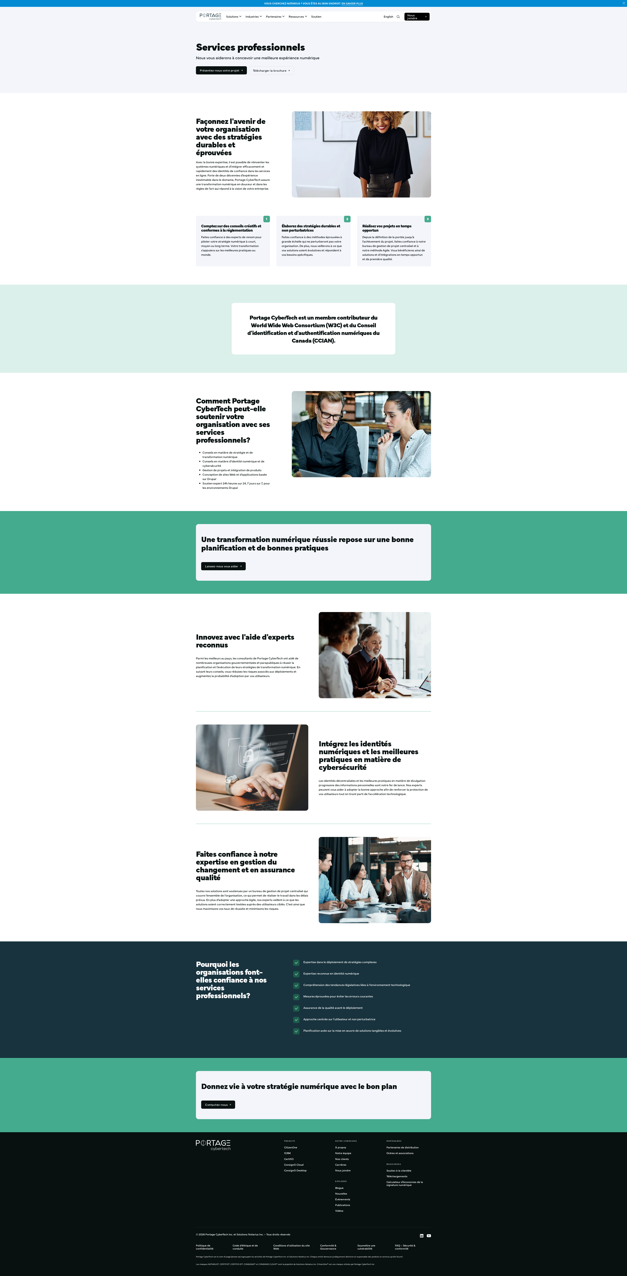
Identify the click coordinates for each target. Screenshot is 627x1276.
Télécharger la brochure (270, 70)
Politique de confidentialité (204, 1247)
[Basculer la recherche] (398, 17)
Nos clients (342, 1159)
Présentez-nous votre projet (219, 70)
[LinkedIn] (420, 1235)
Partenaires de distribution (402, 1147)
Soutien (316, 16)
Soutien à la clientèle (398, 1170)
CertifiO (289, 1159)
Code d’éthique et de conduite (245, 1247)
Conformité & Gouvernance (328, 1247)
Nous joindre (412, 16)
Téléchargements (396, 1176)
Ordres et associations (400, 1153)
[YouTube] (427, 1235)
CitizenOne (290, 1147)
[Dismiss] (624, 3)
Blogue (339, 1187)
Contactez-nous (216, 1105)
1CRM (287, 1153)
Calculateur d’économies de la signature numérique (404, 1184)
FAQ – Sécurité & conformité (405, 1247)
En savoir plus (352, 3)
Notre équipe (343, 1153)
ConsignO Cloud (294, 1164)
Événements (342, 1199)
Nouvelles (341, 1193)
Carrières (340, 1164)
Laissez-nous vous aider (221, 566)
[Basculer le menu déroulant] (240, 16)
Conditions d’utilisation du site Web (291, 1247)
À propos (340, 1147)
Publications (342, 1205)
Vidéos (339, 1210)
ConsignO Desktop (295, 1170)
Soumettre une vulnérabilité (366, 1247)
